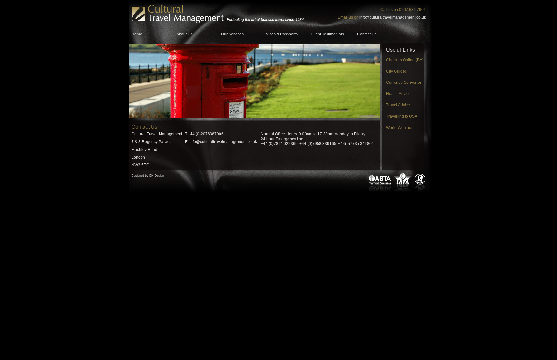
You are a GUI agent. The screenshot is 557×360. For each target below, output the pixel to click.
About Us (184, 34)
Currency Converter (403, 82)
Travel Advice (398, 105)
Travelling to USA (401, 116)
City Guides (396, 71)
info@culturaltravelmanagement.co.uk (392, 17)
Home (137, 34)
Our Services (232, 34)
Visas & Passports (282, 34)
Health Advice (398, 94)
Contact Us (366, 34)
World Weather (399, 127)
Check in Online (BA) (405, 60)
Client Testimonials (327, 34)
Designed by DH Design (148, 175)
